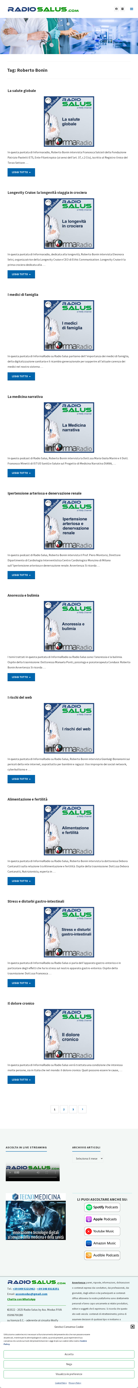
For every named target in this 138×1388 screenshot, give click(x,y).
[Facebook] (116, 9)
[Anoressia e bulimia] (69, 626)
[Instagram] (122, 9)
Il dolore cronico (21, 1003)
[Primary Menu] (131, 9)
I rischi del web (20, 697)
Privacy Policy (75, 1383)
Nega (69, 1364)
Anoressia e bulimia (23, 595)
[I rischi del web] (69, 728)
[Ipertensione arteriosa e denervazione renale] (69, 524)
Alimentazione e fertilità (27, 799)
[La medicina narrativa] (69, 427)
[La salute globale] (69, 121)
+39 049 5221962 (24, 1288)
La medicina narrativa (25, 396)
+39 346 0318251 (48, 1288)
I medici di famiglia (23, 294)
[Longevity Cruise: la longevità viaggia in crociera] (69, 223)
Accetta (69, 1354)
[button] (132, 1326)
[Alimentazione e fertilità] (69, 830)
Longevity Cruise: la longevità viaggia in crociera (47, 192)
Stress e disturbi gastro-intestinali (36, 901)
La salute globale (22, 90)
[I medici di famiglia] (69, 325)
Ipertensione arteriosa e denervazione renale (45, 493)
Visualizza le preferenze (69, 1374)
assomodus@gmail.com (31, 1294)
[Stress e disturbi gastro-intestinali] (69, 932)
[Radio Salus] (43, 9)
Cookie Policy (61, 1383)
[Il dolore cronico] (69, 1034)
